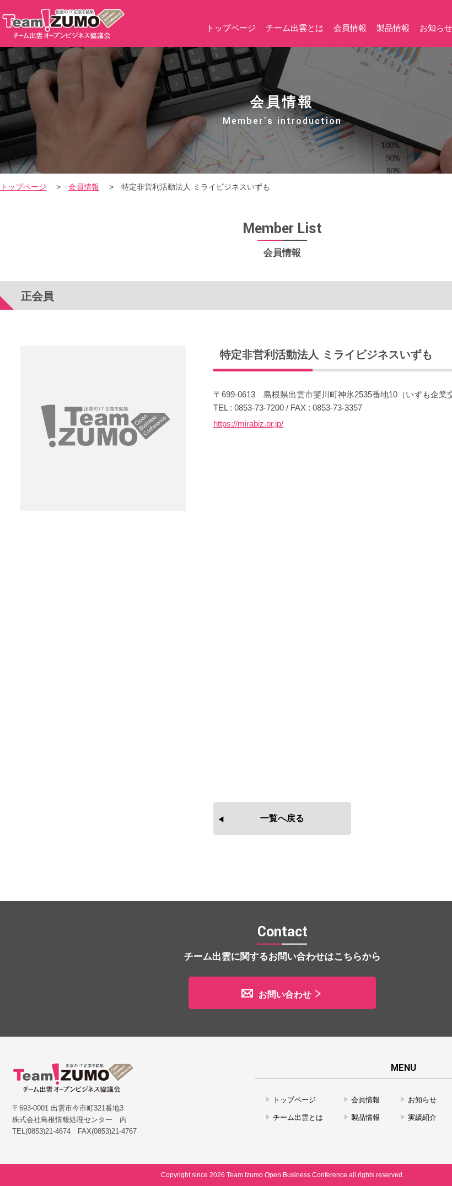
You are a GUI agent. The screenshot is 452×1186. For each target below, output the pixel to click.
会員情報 (83, 186)
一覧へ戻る (282, 818)
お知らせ (422, 1100)
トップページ (23, 186)
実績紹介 (422, 1117)
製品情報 (365, 1117)
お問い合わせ (285, 994)
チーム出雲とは (298, 1117)
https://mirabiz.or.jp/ (248, 423)
